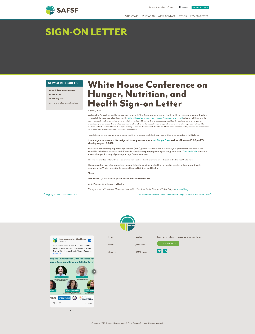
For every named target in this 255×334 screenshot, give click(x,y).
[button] (50, 271)
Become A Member (157, 7)
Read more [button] (57, 253)
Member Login (200, 7)
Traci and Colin (190, 151)
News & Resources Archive (62, 90)
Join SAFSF (140, 244)
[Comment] (59, 303)
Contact (170, 7)
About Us (112, 252)
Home (110, 237)
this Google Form (161, 140)
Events (183, 16)
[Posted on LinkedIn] (90, 240)
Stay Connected (199, 16)
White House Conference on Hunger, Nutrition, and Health (155, 117)
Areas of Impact (166, 16)
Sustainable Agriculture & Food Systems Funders (126, 323)
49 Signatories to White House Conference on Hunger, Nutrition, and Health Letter (174, 194)
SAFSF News (55, 94)
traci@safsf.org (181, 189)
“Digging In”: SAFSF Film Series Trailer (61, 194)
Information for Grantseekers (63, 102)
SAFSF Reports (56, 98)
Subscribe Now (168, 243)
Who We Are (131, 16)
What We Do (148, 16)
